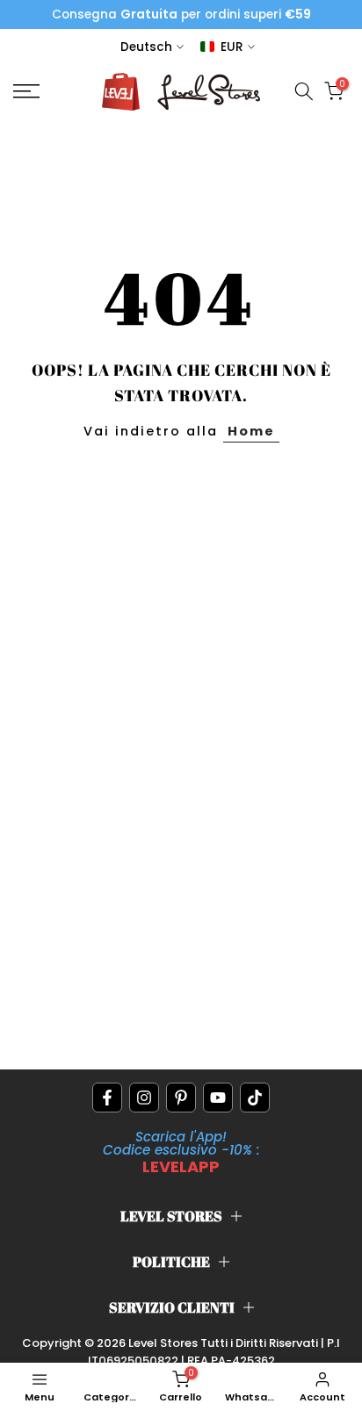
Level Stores (164, 1343)
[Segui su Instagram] (144, 1097)
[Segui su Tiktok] (255, 1097)
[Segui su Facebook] (107, 1097)
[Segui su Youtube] (218, 1097)
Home (251, 431)
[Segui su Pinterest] (181, 1097)
